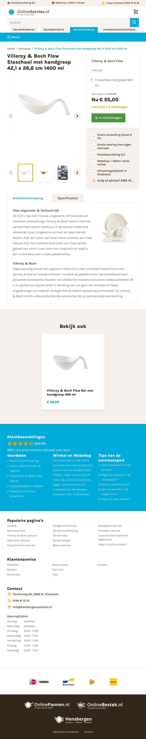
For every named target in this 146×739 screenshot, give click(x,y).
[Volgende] (77, 116)
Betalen (12, 569)
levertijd (122, 484)
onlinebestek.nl (53, 29)
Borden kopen (62, 540)
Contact (102, 564)
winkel (124, 499)
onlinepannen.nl (24, 29)
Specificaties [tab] (68, 198)
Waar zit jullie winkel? (112, 544)
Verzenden (13, 574)
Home (11, 48)
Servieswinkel (16, 530)
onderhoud (114, 465)
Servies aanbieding (65, 530)
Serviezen (24, 48)
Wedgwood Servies (65, 525)
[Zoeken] (134, 22)
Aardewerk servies (110, 525)
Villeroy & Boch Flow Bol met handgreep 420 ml (70, 392)
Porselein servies (109, 530)
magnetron (108, 494)
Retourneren (60, 564)
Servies (11, 525)
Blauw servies (62, 545)
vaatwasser (108, 479)
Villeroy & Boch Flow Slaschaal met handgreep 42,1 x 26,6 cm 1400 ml (80, 48)
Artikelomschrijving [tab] (28, 198)
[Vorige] (10, 116)
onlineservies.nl (84, 29)
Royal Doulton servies (21, 545)
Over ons (57, 569)
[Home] (28, 12)
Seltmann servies (18, 540)
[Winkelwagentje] (135, 12)
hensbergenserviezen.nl (119, 29)
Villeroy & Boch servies (22, 535)
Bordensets (60, 535)
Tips (54, 574)
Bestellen (13, 564)
